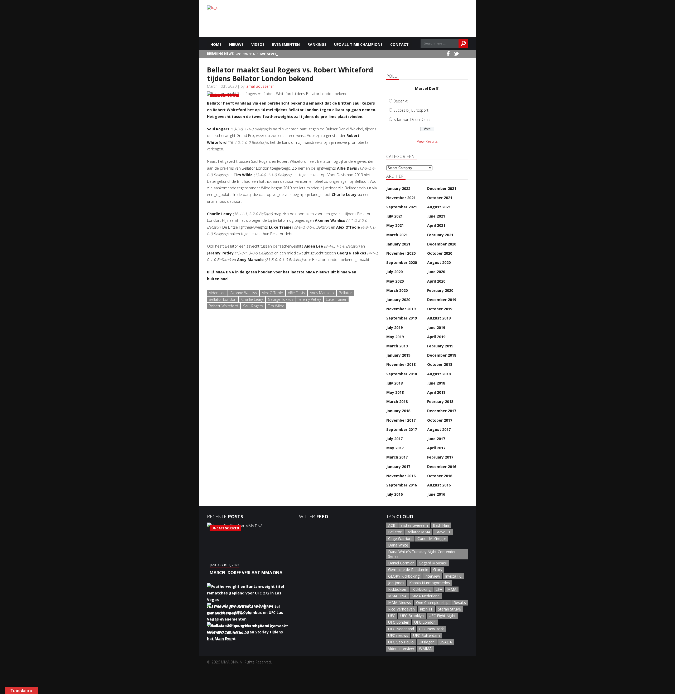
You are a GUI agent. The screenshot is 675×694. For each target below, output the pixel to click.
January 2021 (398, 244)
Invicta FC (453, 576)
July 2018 (394, 383)
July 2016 (394, 494)
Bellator (345, 292)
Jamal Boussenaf (259, 86)
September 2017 (401, 429)
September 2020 (401, 262)
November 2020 (401, 253)
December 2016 (441, 466)
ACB (392, 525)
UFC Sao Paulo (401, 641)
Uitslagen (427, 641)
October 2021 (439, 197)
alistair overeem (414, 525)
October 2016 (439, 475)
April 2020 (436, 281)
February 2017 (440, 457)
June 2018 (436, 383)
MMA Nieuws (399, 602)
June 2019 (436, 327)
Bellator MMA (418, 531)
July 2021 (394, 216)
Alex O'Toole (272, 292)
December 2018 (441, 355)
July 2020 (394, 271)
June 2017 (436, 438)
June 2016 (436, 494)
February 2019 (440, 345)
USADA (446, 641)
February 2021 (440, 234)
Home (215, 44)
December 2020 (441, 244)
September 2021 (401, 206)
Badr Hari (441, 525)
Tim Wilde (276, 305)
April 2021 (436, 225)
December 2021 (441, 188)
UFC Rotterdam (426, 635)
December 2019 (441, 299)
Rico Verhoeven (401, 609)
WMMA (425, 648)
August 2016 (439, 485)
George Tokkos (280, 299)
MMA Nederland (426, 595)
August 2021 (439, 206)
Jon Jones (396, 582)
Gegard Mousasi (433, 562)
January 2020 (398, 299)
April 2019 (436, 336)
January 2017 (398, 466)
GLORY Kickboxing (404, 576)
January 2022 (398, 188)
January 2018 (398, 410)
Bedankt (400, 101)
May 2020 (395, 281)
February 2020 (440, 290)
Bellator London (222, 299)
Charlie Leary (252, 299)
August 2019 (439, 318)
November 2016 (401, 475)
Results (460, 602)
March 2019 (397, 345)
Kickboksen (397, 589)
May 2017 (395, 447)
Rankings (316, 44)
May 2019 (395, 336)
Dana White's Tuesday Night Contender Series (422, 554)
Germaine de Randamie (408, 569)
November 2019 (401, 308)
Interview (432, 576)
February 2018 (440, 401)
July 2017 (394, 438)
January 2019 (398, 355)
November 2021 (401, 197)
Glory (437, 569)
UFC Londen (398, 622)
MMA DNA (397, 595)
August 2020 (439, 262)
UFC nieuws (398, 635)
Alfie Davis (296, 292)
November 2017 (401, 420)
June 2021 (436, 216)
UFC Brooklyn (412, 615)
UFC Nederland (401, 628)
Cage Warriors (400, 538)
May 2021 (395, 225)
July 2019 (394, 327)
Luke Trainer (336, 299)
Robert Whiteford (223, 305)
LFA (439, 589)
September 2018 (401, 373)
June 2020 (436, 271)
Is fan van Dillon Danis (411, 119)
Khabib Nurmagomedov (429, 582)
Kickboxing (421, 589)
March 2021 (397, 234)
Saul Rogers (253, 305)
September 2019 (401, 318)
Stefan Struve (449, 609)
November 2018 (401, 364)
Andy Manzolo (322, 292)
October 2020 (439, 253)
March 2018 (397, 401)
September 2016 (401, 485)
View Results (427, 141)
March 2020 (397, 290)
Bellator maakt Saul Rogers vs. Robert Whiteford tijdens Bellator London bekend (290, 74)
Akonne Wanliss (243, 292)
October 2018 (439, 364)
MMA (451, 589)
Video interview (401, 648)
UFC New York (431, 628)
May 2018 (395, 392)
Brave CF (443, 531)
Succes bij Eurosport (410, 110)
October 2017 (439, 420)
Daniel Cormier (401, 562)
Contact (399, 44)
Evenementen (286, 44)
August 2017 (439, 429)
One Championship (432, 602)
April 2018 (436, 392)
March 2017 (397, 457)
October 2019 (439, 308)
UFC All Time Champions (358, 44)
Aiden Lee (217, 292)
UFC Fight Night (442, 615)
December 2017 (441, 410)
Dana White (398, 545)
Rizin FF (426, 609)
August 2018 (439, 373)
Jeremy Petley (309, 299)
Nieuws (236, 44)
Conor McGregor (431, 538)
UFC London (425, 622)
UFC (391, 615)
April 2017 (436, 447)
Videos (257, 44)
